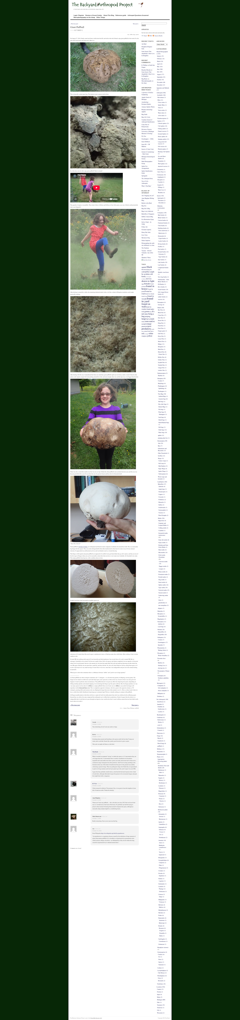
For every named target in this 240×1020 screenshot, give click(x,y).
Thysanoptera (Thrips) (163, 671)
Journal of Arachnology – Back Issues (148, 153)
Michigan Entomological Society (148, 158)
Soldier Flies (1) (162, 360)
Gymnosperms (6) (162, 952)
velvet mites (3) (162, 115)
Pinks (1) (161, 865)
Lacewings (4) (162, 626)
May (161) (160, 66)
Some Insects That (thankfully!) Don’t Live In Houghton (148, 53)
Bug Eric (144, 206)
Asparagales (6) (162, 827)
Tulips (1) (161, 897)
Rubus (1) (162, 936)
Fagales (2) (161, 778)
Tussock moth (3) (163, 593)
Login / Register (79, 15)
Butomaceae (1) (163, 819)
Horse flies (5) (162, 336)
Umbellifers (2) (163, 824)
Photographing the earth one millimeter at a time (148, 244)
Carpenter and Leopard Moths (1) (163, 524)
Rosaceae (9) (161, 794)
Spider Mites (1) (162, 105)
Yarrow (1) (162, 852)
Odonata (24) (161, 629)
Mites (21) (160, 100)
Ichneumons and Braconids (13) (162, 449)
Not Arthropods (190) (162, 699)
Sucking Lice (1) (162, 665)
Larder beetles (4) (163, 241)
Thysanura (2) (161, 200)
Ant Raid (144, 44)
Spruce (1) (161, 962)
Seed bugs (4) (162, 417)
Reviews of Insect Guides (93, 15)
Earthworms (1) (162, 709)
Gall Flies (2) (161, 333)
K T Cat (94, 783)
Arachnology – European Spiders (146, 103)
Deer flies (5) (161, 318)
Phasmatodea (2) (162, 648)
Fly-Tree (144, 136)
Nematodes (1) (161, 751)
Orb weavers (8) (162, 146)
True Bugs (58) (162, 394)
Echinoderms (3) (161, 728)
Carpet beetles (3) (163, 238)
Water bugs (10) (162, 432)
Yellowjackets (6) (163, 474)
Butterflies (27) (162, 484)
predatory (146, 328)
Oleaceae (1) (162, 788)
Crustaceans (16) (161, 175)
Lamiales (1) (161, 786)
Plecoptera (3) (161, 653)
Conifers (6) (161, 954)
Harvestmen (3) (162, 97)
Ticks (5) (160, 107)
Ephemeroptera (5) (163, 373)
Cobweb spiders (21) (163, 123)
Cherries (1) (162, 801)
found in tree (144, 296)
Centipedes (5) (161, 685)
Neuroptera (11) (162, 621)
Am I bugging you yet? (148, 195)
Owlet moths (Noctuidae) (161, 556)
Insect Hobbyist (146, 141)
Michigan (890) (161, 1000)
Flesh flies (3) (161, 326)
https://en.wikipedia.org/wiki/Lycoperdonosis (112, 833)
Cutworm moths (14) (163, 562)
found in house (148, 287)
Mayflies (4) (161, 375)
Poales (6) (161, 915)
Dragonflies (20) (162, 634)
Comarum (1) (162, 796)
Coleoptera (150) (162, 213)
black (149, 266)
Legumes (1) (162, 881)
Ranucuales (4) (162, 918)
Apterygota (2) (161, 198)
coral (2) (160, 725)
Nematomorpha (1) (162, 754)
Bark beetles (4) (162, 215)
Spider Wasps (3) (163, 471)
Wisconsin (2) (160, 1013)
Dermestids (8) (162, 236)
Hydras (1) (161, 722)
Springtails (144, 176)
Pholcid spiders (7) (163, 149)
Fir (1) (160, 957)
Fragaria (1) (162, 930)
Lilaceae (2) (161, 894)
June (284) (160, 69)
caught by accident (148, 272)
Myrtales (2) (161, 913)
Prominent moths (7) (164, 574)
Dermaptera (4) (162, 302)
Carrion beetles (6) (163, 220)
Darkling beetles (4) (163, 228)
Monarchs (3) (162, 502)
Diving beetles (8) (163, 244)
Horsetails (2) (161, 981)
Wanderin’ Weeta (146, 257)
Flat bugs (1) (161, 409)
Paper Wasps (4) (162, 469)
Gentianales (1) (162, 884)
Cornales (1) (161, 871)
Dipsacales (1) (162, 775)
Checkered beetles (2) (163, 223)
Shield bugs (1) (162, 420)
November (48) (161, 82)
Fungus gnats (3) (162, 331)
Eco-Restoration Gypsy (148, 219)
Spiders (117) (161, 121)
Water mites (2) (162, 113)
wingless (144, 336)
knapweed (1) (162, 855)
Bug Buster (144, 79)
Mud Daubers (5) (163, 466)
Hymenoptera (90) (162, 441)
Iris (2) (161, 834)
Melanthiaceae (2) (163, 910)
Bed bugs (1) (161, 401)
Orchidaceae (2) (163, 837)
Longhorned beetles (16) (163, 268)
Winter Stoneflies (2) (163, 655)
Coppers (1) (161, 494)
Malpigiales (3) (162, 899)
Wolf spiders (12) (162, 164)
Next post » (136, 24)
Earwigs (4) (161, 305)
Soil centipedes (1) (163, 688)
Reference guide (121, 15)
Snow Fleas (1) (162, 172)
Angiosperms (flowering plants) (162, 760)
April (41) (159, 64)
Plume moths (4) (162, 572)
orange (148, 323)
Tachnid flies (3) (162, 365)
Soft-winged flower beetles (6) (163, 293)
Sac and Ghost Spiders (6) (162, 157)
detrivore (149, 279)
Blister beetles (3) (162, 218)
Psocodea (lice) (162, 658)
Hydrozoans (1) (162, 720)
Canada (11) (160, 989)
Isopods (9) (161, 185)
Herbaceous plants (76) (163, 811)
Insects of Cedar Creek (148, 149)
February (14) (160, 59)
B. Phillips (144, 65)
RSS (151, 36)
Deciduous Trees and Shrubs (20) (163, 767)
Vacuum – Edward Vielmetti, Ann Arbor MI (147, 253)
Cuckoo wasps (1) (163, 461)
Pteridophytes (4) (162, 976)
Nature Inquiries (146, 240)
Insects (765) (160, 196)
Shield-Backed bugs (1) (163, 423)
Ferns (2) (160, 978)
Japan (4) (159, 994)
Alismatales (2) (162, 814)
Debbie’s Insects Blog (147, 217)
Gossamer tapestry (146, 229)
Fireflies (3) (161, 246)
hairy (150, 311)
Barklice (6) (161, 663)
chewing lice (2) (162, 668)
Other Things (100, 17)
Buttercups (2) (162, 923)
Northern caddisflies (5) (163, 679)
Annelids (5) (160, 704)
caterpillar (145, 271)
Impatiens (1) (162, 876)
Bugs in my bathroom (147, 211)
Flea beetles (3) (162, 249)
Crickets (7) (161, 640)
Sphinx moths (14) (163, 585)
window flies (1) (162, 370)
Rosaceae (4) (162, 928)
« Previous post (74, 24)
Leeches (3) (161, 711)
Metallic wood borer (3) (163, 273)
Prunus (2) (162, 799)
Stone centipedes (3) (163, 690)
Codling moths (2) (163, 528)
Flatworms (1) (161, 733)
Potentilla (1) (162, 933)
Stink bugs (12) (162, 430)
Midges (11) (161, 344)
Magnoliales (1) (162, 791)
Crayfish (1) (161, 182)
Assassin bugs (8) (163, 399)
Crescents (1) (161, 497)
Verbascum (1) (163, 891)
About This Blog (108, 15)
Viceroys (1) (161, 513)
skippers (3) (161, 608)
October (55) (160, 80)
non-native (150, 321)
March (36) (160, 61)
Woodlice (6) (161, 192)
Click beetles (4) (162, 225)
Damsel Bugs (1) (162, 407)
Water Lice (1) (162, 190)
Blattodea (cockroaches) (161, 207)
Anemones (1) (162, 920)
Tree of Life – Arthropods (145, 182)
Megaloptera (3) (162, 619)
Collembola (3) (161, 169)
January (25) (160, 56)
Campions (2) (162, 862)
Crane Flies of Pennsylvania (145, 126)
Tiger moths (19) (163, 587)
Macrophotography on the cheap (84, 17)
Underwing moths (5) (163, 596)
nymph (144, 324)
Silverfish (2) (161, 203)
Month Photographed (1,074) (162, 53)
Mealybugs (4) (162, 383)
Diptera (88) (161, 307)
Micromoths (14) (162, 552)
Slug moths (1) (162, 579)
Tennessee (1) (160, 1007)
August (125, 708)
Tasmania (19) (161, 1005)
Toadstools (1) (161, 741)
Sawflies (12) (161, 456)
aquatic (144, 267)
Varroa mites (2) (162, 110)
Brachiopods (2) (161, 715)
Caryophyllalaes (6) (163, 860)
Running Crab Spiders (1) (164, 153)
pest (149, 326)
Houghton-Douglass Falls (147, 48)
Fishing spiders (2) (163, 128)
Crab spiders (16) (162, 126)
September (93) (161, 77)
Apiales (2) (161, 822)
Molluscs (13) (160, 749)
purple (152, 329)
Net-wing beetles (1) (163, 277)
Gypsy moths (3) (162, 542)
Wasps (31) (161, 458)
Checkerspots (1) (162, 492)
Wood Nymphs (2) (163, 515)
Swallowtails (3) (162, 507)
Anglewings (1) (162, 489)
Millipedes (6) (161, 693)
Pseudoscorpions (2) (163, 118)
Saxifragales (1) (162, 939)
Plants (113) (160, 757)
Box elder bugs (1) (163, 404)
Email (145, 36)
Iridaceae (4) (162, 829)
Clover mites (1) (162, 102)
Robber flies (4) (162, 357)
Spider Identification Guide (147, 172)
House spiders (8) (162, 136)
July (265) (159, 72)
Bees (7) (160, 446)
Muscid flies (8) (162, 352)
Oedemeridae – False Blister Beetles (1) (163, 280)
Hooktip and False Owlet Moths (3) (163, 546)
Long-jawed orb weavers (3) (162, 143)
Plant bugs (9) (162, 412)
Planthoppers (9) (162, 386)
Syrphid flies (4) (162, 362)
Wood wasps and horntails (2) (162, 478)
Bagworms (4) (162, 520)
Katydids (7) (161, 645)
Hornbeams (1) (163, 783)
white (151, 333)
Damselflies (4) (162, 632)
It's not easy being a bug (148, 314)
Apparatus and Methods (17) (163, 89)
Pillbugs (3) (161, 187)
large (134, 34)
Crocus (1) (162, 832)
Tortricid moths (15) (163, 590)
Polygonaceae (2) (163, 868)
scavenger (146, 333)
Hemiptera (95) (162, 378)
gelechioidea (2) (162, 603)
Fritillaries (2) (162, 499)
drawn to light (148, 280)
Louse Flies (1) (162, 339)
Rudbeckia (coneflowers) (162, 846)
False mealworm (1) (163, 230)
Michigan (132, 708)
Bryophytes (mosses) (163, 947)
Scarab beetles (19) (163, 289)
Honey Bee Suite (146, 232)
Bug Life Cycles (146, 117)
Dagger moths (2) (163, 566)
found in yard (147, 300)
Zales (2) (160, 600)
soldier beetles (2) (162, 297)
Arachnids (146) (161, 95)
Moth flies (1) (161, 349)
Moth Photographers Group (147, 162)
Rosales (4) (161, 926)
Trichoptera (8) (162, 675)
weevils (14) (161, 299)
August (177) (160, 74)
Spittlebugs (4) (162, 388)
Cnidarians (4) (161, 717)
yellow (149, 335)
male (152, 318)
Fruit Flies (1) (161, 328)
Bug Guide (144, 114)
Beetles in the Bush (147, 203)
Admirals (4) (161, 486)
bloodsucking (146, 269)
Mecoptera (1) (161, 614)
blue (151, 269)
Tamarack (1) (162, 965)
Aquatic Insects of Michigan (146, 98)
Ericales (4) (161, 873)
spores (137, 34)
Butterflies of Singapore (148, 214)
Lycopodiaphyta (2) (163, 970)
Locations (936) (161, 987)
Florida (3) (160, 992)
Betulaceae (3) (162, 770)
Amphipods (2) (162, 177)
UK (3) (159, 1010)
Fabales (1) (161, 878)
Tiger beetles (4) (162, 257)
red (143, 333)
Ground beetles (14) (163, 252)
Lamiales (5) (161, 886)
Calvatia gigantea (82, 547)
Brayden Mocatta (146, 70)
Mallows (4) (162, 907)
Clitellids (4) (161, 707)
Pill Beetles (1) (162, 284)
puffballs (137, 708)
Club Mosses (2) (162, 973)
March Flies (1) (162, 341)
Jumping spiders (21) (163, 139)
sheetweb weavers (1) (163, 166)
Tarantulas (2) (161, 161)
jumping (147, 316)
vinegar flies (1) (162, 368)
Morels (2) (160, 738)
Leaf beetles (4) (162, 265)
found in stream (149, 294)
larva (148, 319)
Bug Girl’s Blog (146, 208)
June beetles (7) (162, 260)
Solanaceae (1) (162, 944)
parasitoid (145, 326)
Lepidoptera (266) (162, 482)
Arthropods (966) (161, 93)
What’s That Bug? (146, 186)
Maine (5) (159, 997)
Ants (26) (160, 443)
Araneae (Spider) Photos (148, 107)
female (147, 283)
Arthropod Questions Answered (138, 15)
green (147, 311)
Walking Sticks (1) (163, 650)
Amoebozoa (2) (161, 702)
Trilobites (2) (160, 696)
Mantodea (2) (161, 611)
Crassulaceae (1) (163, 941)
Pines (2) (160, 959)
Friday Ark (144, 227)
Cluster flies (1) (162, 354)
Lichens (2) (161, 968)
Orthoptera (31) (162, 637)
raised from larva (148, 331)
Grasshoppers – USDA (147, 139)
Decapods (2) (161, 180)
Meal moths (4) (162, 550)
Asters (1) (161, 843)
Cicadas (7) (161, 381)
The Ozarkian (145, 248)
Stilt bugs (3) (161, 427)
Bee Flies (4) (161, 310)
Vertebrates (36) (161, 984)
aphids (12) (161, 435)
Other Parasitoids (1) (163, 453)
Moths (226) (161, 518)
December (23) (161, 85)
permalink (99, 722)
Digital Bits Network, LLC (96, 1018)
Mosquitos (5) (161, 347)
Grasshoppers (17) (163, 642)
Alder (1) (161, 772)
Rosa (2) (161, 804)
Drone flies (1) (162, 320)
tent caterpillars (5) (163, 605)
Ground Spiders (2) (163, 134)
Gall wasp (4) (162, 463)
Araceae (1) (162, 816)
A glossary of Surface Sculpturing (147, 93)
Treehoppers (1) (162, 391)
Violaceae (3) (162, 902)
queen (143, 331)
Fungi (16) (160, 736)
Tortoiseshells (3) (163, 510)
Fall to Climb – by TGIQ (146, 223)
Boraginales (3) (162, 857)
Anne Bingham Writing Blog (148, 199)
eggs (143, 284)
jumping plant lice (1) (164, 438)
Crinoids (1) (161, 730)
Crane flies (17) (162, 315)
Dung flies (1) (161, 323)
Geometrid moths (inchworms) (163, 534)
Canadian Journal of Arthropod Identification (148, 121)
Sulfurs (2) (161, 505)
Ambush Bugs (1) (163, 396)
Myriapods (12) (161, 683)
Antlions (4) (161, 624)
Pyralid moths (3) (163, 577)
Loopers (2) (162, 569)
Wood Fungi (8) (162, 743)
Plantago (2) (162, 889)
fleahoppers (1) (163, 414)
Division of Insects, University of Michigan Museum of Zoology (148, 131)
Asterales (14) (162, 840)
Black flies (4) (161, 312)
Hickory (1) (162, 780)
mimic (143, 321)
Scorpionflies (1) (162, 616)
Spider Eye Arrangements (145, 167)
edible (131, 34)
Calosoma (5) (162, 254)
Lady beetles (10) (162, 262)
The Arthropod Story (147, 178)
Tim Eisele (95, 752)
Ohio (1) (159, 1002)
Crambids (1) (161, 530)
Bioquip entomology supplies (147, 110)
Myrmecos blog (146, 238)
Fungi (128, 708)
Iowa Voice (145, 235)
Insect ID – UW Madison (146, 145)
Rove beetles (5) (162, 287)
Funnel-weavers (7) (163, 131)
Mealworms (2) (162, 233)
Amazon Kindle (158, 36)
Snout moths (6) (162, 582)
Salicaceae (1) (162, 807)
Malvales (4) (161, 905)
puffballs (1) (161, 746)
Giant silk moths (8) (163, 540)
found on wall (146, 305)
